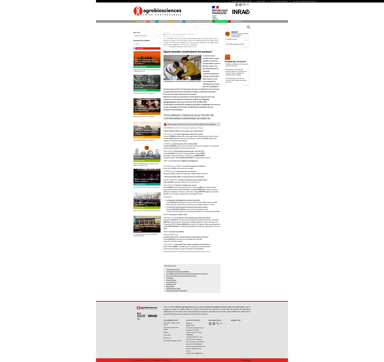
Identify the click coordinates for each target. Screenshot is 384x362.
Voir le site (245, 40)
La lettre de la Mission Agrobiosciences (304, 1)
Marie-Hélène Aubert (207, 38)
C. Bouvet (167, 360)
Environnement (221, 21)
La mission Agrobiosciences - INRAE (242, 1)
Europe (185, 46)
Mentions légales (246, 360)
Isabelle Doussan (184, 42)
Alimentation (164, 21)
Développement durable (176, 46)
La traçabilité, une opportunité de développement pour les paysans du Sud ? (187, 273)
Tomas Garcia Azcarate (180, 38)
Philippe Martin (177, 44)
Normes (194, 46)
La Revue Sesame (261, 1)
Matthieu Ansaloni (201, 40)
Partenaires (167, 335)
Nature (190, 46)
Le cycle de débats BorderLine (279, 1)
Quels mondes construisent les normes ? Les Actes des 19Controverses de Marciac (192, 124)
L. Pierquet (157, 360)
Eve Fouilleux (184, 40)
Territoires (177, 21)
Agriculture (141, 21)
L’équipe (166, 332)
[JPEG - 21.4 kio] (182, 67)
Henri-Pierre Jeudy (174, 42)
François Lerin (185, 44)
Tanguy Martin (193, 44)
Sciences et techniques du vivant (199, 21)
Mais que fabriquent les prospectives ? (177, 290)
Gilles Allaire (170, 38)
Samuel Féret (192, 40)
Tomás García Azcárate (173, 269)
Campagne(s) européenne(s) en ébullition (177, 271)
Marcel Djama (210, 40)
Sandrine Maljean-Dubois (194, 38)
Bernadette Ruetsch (213, 42)
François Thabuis (194, 42)
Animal (152, 21)
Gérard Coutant (168, 44)
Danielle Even (203, 42)
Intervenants (236, 21)
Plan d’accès (167, 338)
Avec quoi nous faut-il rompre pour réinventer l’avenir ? (181, 276)
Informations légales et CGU (172, 340)
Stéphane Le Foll (175, 40)
